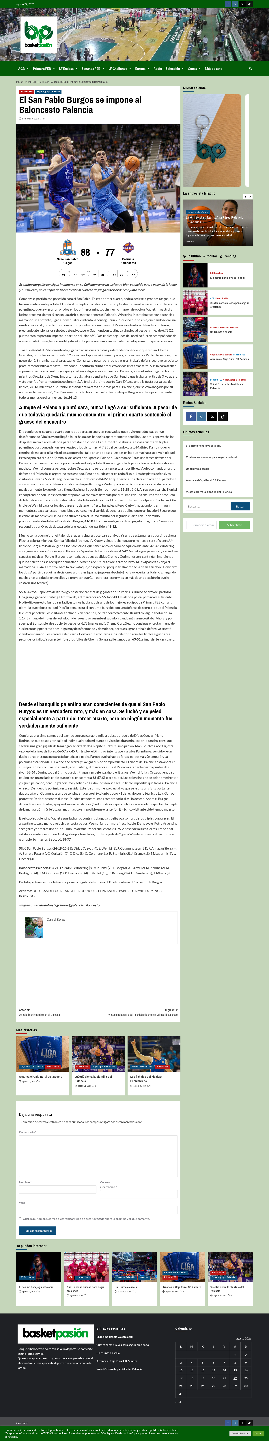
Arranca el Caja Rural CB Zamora (40, 1076)
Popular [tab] (211, 256)
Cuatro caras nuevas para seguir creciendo (212, 457)
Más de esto (213, 69)
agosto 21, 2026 (28, 1081)
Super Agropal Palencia (48, 91)
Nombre (25, 1182)
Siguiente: (143, 1012)
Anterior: (39, 1012)
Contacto (22, 1423)
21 (224, 1378)
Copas (192, 69)
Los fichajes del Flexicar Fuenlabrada (146, 1078)
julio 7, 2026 (194, 222)
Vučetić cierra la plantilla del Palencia (209, 491)
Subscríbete (234, 525)
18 (191, 1378)
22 (235, 1378)
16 (246, 1370)
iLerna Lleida (221, 298)
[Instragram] (235, 4)
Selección (173, 69)
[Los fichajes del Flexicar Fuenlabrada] (154, 1054)
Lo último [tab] (193, 256)
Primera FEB (42, 69)
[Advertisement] (98, 671)
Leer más (190, 241)
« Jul (178, 1402)
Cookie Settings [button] (240, 1433)
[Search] (250, 68)
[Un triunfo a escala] (195, 329)
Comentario (27, 1132)
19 (202, 1378)
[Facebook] (228, 4)
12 (202, 1370)
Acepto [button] (258, 1433)
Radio (158, 69)
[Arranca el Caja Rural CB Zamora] (42, 1054)
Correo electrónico (108, 1184)
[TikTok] (249, 4)
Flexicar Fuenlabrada (142, 1066)
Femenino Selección (219, 327)
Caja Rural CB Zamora (32, 1066)
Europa (140, 69)
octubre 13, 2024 (30, 118)
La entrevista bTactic (198, 212)
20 (213, 1378)
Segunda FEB (91, 69)
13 (213, 1370)
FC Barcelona (216, 273)
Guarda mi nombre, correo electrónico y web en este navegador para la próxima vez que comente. (86, 1218)
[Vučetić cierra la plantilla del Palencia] (98, 1054)
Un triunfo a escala (221, 332)
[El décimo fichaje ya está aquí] (195, 274)
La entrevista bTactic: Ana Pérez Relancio (214, 217)
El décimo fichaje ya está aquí (227, 277)
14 (224, 1370)
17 (180, 1378)
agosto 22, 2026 (28, 1291)
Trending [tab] (229, 256)
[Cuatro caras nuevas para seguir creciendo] (195, 302)
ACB (21, 69)
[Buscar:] (208, 506)
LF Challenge (118, 69)
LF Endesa (66, 69)
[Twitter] (242, 4)
